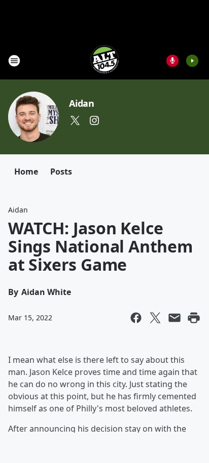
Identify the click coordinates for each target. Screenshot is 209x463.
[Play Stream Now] (192, 61)
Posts (61, 171)
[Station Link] (104, 60)
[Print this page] (194, 318)
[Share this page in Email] (174, 318)
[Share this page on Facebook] (136, 318)
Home (26, 171)
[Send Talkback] (172, 61)
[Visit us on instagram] (94, 120)
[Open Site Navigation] (14, 61)
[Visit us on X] (75, 120)
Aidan (81, 103)
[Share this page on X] (155, 318)
